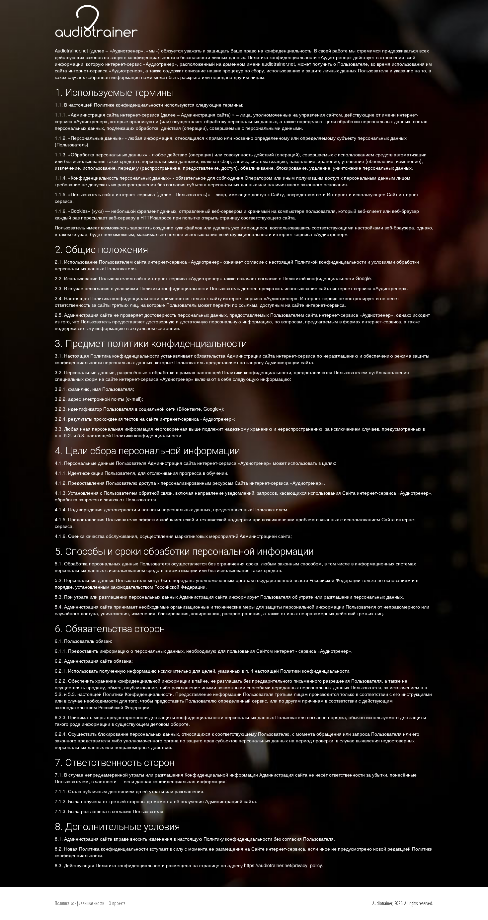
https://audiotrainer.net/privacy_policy (283, 865)
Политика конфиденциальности (79, 903)
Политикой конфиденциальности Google (327, 278)
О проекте (117, 903)
